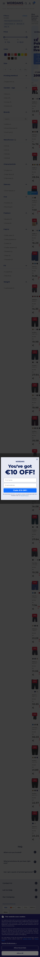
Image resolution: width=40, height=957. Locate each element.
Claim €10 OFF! (20, 490)
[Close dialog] (37, 459)
